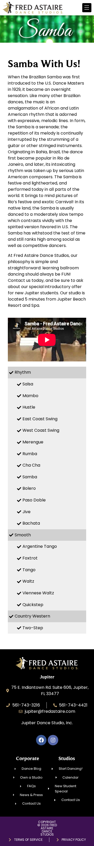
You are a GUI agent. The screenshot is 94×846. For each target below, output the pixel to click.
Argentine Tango (39, 546)
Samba (29, 477)
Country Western (32, 616)
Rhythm (23, 372)
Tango (29, 570)
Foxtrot (30, 558)
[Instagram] (53, 740)
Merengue (32, 442)
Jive (26, 512)
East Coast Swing (39, 419)
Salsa (27, 384)
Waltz (28, 581)
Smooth (23, 535)
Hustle (28, 407)
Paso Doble (34, 500)
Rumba (29, 454)
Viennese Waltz (38, 593)
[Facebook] (41, 740)
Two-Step (32, 628)
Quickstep (32, 605)
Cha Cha (31, 465)
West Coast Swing (40, 430)
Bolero (29, 488)
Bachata (31, 523)
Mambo (30, 396)
